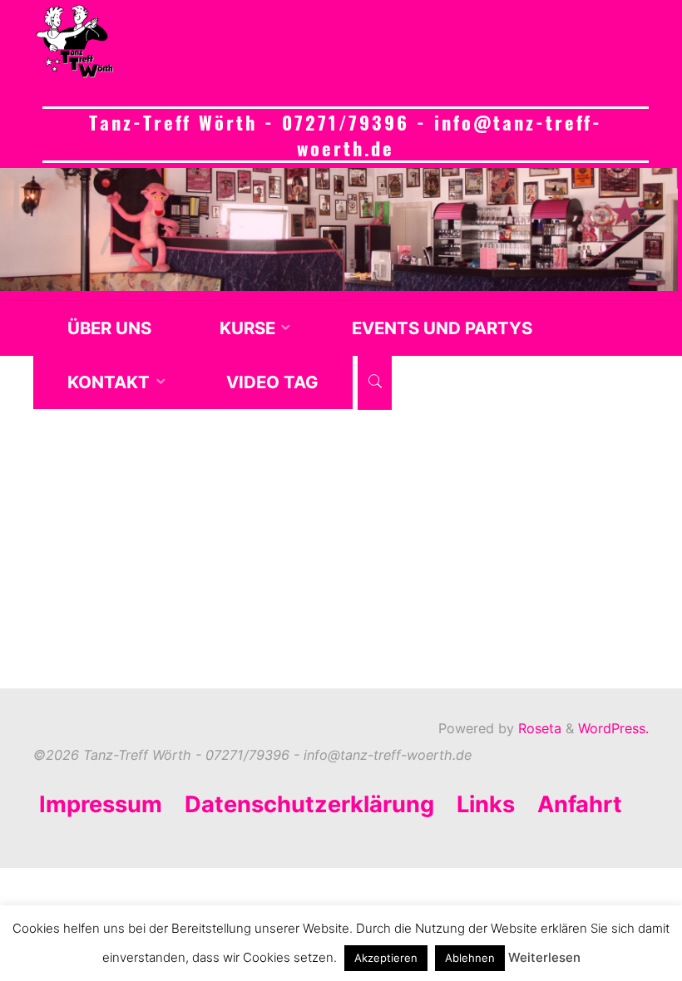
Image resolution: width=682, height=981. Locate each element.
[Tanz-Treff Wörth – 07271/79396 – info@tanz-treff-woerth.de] (74, 41)
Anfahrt (579, 804)
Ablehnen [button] (470, 957)
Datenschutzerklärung (309, 804)
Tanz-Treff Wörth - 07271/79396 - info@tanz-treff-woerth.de (345, 134)
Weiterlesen (544, 957)
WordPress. (613, 728)
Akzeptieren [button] (386, 957)
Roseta (537, 728)
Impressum (100, 804)
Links (486, 804)
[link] (375, 382)
